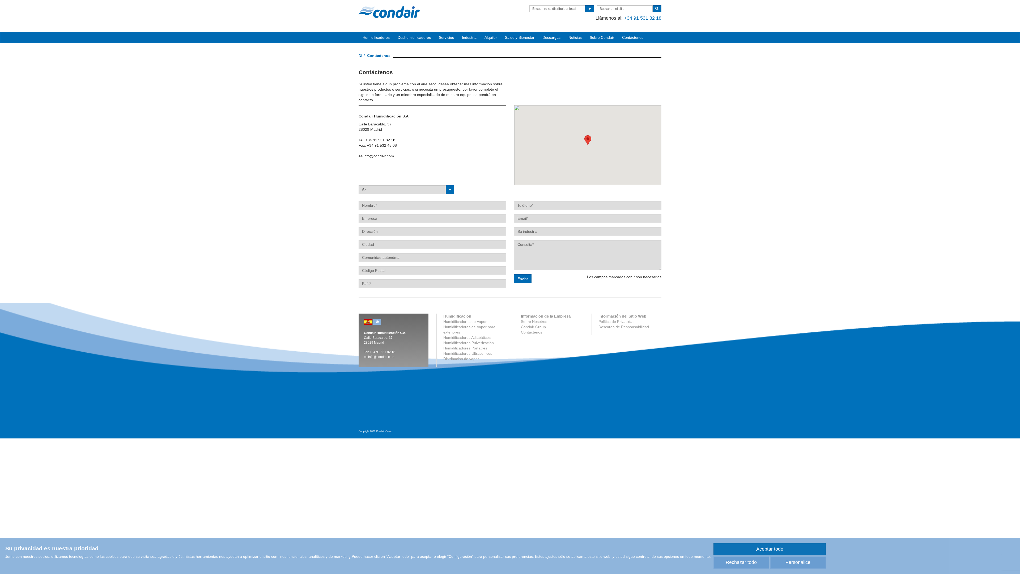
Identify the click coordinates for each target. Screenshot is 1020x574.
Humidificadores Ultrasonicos (467, 353)
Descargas (551, 37)
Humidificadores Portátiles (465, 348)
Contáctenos (632, 37)
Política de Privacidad (616, 321)
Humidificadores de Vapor (465, 321)
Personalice (797, 562)
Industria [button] (469, 37)
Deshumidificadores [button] (414, 37)
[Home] (360, 56)
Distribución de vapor (461, 359)
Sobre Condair (602, 37)
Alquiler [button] (490, 37)
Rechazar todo (741, 562)
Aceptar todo (769, 549)
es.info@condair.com (376, 156)
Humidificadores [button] (376, 37)
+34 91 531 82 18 (642, 18)
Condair (389, 12)
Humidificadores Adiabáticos (467, 337)
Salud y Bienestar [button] (519, 37)
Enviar (522, 279)
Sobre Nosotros (534, 321)
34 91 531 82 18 (383, 352)
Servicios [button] (446, 37)
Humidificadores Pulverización (468, 343)
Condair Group (533, 327)
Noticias (575, 37)
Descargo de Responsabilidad (623, 327)
